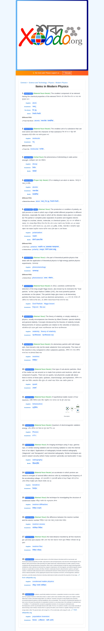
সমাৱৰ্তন (34, 236)
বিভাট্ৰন (34, 488)
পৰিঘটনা (50, 278)
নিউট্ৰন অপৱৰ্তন (36, 508)
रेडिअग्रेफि (35, 463)
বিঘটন (34, 167)
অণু (33, 142)
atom (34, 103)
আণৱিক (41, 149)
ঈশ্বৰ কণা (35, 307)
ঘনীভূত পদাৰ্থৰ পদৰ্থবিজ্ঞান (39, 585)
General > (24, 83)
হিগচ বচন (42, 307)
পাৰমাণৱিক (44, 120)
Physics (51, 83)
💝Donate (67, 73)
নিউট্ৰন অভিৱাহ (36, 550)
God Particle (37, 304)
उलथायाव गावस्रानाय (52, 247)
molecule (36, 138)
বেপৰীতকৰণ (41, 620)
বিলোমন (34, 620)
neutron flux (37, 546)
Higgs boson (49, 304)
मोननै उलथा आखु (50, 249)
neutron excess (38, 524)
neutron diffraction (40, 504)
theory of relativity (48, 331)
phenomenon (37, 278)
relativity (35, 331)
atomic (37, 120)
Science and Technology (38, 83)
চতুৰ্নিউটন (35, 407)
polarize (34, 247)
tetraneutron (37, 404)
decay (34, 164)
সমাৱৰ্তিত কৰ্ (41, 247)
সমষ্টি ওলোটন (50, 620)
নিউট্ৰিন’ (34, 360)
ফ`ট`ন (34, 435)
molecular (34, 149)
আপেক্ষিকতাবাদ (36, 335)
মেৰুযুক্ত (41, 249)
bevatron (36, 485)
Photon (35, 432)
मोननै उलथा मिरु (37, 239)
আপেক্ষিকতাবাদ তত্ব (48, 335)
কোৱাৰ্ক (34, 388)
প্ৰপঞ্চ (45, 278)
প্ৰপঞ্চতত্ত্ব (35, 271)
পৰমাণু (34, 106)
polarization (37, 232)
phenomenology (39, 267)
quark (34, 384)
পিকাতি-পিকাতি (36, 113)
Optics (35, 209)
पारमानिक (50, 120)
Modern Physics (62, 83)
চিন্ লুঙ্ (34, 110)
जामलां (34, 171)
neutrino (35, 356)
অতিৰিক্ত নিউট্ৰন (37, 527)
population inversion (40, 616)
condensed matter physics (43, 581)
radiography (37, 460)
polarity (35, 249)
